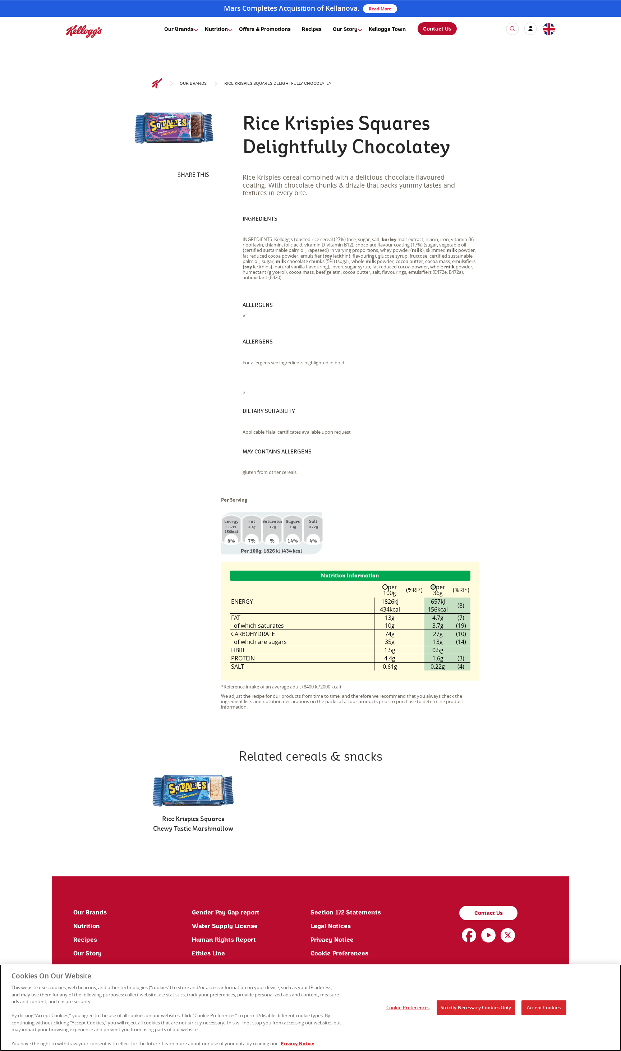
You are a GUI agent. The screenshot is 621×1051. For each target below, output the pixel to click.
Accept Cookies (544, 1007)
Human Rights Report (224, 940)
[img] (84, 31)
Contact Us (437, 29)
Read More (380, 9)
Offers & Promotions (265, 29)
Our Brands (179, 29)
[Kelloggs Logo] (157, 83)
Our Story (345, 29)
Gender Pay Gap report (225, 913)
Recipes (312, 29)
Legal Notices (330, 926)
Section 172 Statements (345, 913)
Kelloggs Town (387, 29)
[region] (310, 1007)
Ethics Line (208, 953)
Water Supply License (225, 926)
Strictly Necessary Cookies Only (476, 1007)
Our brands (193, 83)
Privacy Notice (332, 940)
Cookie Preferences (339, 953)
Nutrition (216, 29)
